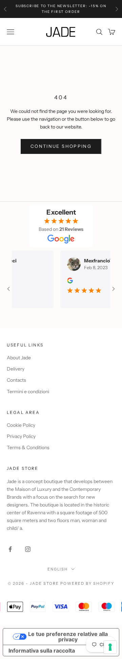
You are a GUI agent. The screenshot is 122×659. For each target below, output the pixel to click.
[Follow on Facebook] (10, 549)
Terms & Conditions (28, 447)
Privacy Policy (21, 436)
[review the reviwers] (67, 280)
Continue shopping (61, 146)
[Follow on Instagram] (27, 549)
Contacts (16, 380)
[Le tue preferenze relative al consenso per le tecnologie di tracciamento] (110, 647)
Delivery (15, 369)
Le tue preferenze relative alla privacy (68, 637)
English (57, 569)
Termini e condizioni (28, 391)
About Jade (19, 358)
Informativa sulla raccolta (41, 650)
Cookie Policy (21, 425)
